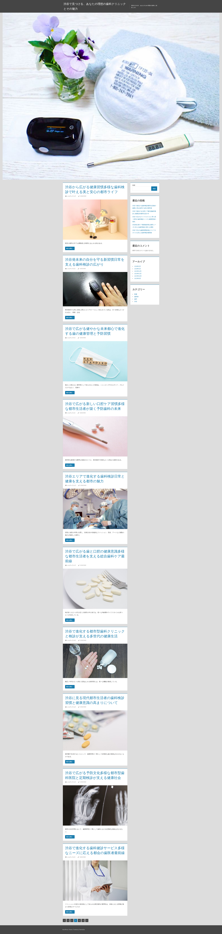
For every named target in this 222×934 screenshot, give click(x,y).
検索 (133, 185)
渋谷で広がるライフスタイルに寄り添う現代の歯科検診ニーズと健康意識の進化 (144, 219)
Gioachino (83, 196)
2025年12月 (137, 271)
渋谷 (135, 301)
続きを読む (69, 248)
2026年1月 (137, 269)
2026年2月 (137, 266)
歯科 (135, 299)
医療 (135, 294)
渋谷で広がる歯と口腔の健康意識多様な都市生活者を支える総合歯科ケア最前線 (95, 556)
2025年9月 (137, 278)
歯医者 (136, 296)
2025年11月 (137, 273)
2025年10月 (138, 276)
